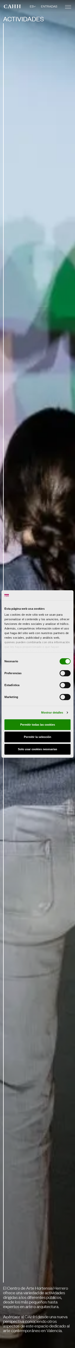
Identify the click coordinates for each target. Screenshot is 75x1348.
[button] (33, 6)
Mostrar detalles (52, 712)
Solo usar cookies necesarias (37, 749)
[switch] (65, 673)
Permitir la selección (37, 737)
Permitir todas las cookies (37, 724)
